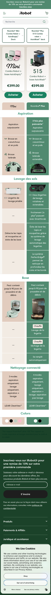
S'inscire (25, 494)
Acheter (13, 95)
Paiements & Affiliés (14, 530)
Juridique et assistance (16, 539)
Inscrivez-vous (25, 7)
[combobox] (25, 21)
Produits (7, 521)
